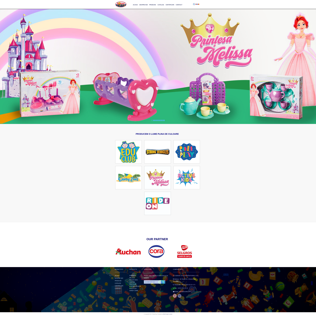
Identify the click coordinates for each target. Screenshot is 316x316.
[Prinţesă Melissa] (157, 177)
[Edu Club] (128, 151)
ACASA (135, 4)
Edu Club (132, 284)
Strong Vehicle (135, 286)
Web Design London (167, 314)
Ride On (132, 282)
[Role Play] (186, 151)
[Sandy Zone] (128, 177)
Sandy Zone (133, 290)
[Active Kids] (186, 177)
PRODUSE (152, 4)
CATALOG (161, 4)
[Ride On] (157, 203)
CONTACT (179, 4)
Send (163, 282)
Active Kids (133, 280)
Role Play (133, 288)
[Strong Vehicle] (157, 151)
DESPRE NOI (143, 4)
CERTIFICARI (170, 4)
